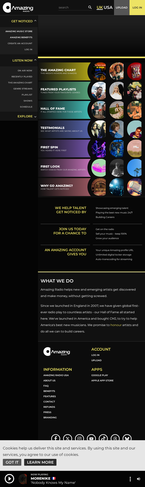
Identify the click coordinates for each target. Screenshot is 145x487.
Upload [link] (96, 360)
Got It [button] (12, 462)
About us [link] (49, 380)
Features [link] (49, 396)
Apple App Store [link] (102, 380)
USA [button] (108, 7)
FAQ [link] (46, 385)
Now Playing (39, 474)
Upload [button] (122, 7)
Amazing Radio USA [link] (56, 375)
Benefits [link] (49, 391)
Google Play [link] (99, 375)
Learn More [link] (40, 462)
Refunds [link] (49, 406)
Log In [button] (137, 7)
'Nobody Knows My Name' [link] (53, 483)
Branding (50, 417)
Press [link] (47, 412)
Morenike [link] (40, 478)
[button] (18, 7)
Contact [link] (49, 401)
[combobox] (73, 7)
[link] (16, 31)
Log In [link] (95, 355)
